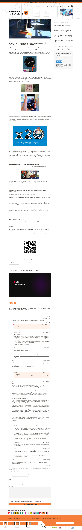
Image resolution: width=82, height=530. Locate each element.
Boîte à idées (65, 6)
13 (49, 39)
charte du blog (38, 501)
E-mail (10, 479)
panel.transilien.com (33, 259)
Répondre (48, 316)
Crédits (28, 518)
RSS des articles (35, 518)
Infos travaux (37, 6)
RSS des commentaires (46, 518)
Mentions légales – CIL (19, 518)
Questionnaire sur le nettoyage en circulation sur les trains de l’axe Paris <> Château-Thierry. (29, 233)
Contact (10, 518)
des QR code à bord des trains (35, 77)
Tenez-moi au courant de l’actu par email (65, 523)
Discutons (45, 6)
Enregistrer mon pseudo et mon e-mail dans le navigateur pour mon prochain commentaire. (25, 481)
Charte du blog (57, 518)
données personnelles (28, 501)
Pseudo (10, 477)
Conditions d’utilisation (67, 65)
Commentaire (11, 486)
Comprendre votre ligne (54, 6)
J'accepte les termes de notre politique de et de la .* (25, 501)
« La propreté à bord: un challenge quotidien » (25, 52)
